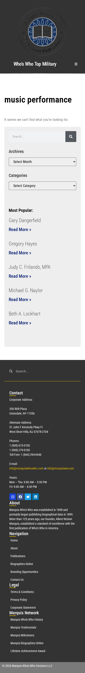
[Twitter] (28, 496)
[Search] (70, 136)
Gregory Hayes (23, 244)
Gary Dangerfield (25, 220)
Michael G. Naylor (26, 290)
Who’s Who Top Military (35, 64)
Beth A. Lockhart (25, 314)
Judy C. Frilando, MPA (29, 267)
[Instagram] (12, 496)
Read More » (20, 229)
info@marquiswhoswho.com (26, 468)
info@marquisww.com (60, 468)
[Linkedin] (35, 496)
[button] (76, 64)
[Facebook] (20, 496)
